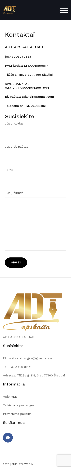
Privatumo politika (17, 414)
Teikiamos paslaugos (19, 405)
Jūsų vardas (14, 123)
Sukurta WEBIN (22, 464)
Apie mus (10, 396)
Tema (9, 170)
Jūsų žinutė (14, 193)
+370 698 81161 (20, 367)
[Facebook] (8, 438)
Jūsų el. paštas (16, 146)
